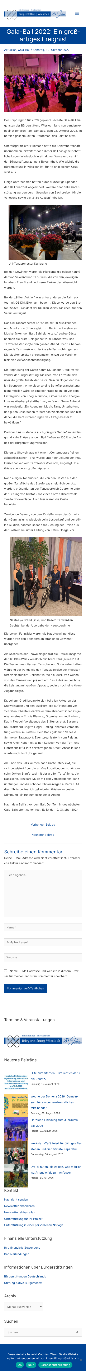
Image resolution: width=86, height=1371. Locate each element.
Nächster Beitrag (43, 834)
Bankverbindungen (16, 1254)
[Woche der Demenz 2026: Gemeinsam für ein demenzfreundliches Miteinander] (16, 1105)
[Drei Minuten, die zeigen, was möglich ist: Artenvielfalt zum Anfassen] (16, 1175)
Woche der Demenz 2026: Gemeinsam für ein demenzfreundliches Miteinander (54, 1102)
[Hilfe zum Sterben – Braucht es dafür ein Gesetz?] (16, 1082)
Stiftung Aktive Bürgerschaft (23, 1283)
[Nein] (81, 1360)
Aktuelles (10, 49)
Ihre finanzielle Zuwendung (22, 1247)
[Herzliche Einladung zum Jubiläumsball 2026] (16, 1129)
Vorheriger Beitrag (43, 824)
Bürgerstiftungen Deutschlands (25, 1276)
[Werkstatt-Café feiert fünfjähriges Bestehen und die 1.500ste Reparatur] (16, 1152)
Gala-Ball (24, 49)
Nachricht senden (16, 1199)
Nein (31, 1364)
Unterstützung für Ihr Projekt (23, 1218)
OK (20, 1364)
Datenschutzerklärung (55, 1364)
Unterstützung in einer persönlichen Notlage (33, 1225)
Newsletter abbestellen (19, 1212)
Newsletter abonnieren (19, 1206)
